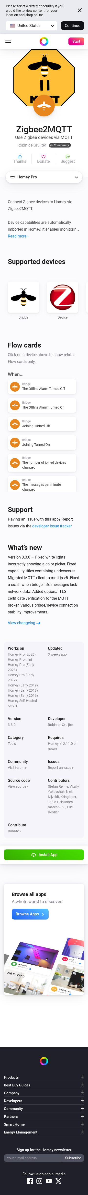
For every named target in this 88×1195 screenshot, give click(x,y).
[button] (31, 25)
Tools (12, 744)
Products (11, 1077)
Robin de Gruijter (60, 725)
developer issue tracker (51, 526)
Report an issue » (61, 768)
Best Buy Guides (17, 1085)
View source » (18, 786)
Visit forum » (17, 768)
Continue (72, 25)
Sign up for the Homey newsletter (44, 1150)
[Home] (44, 41)
